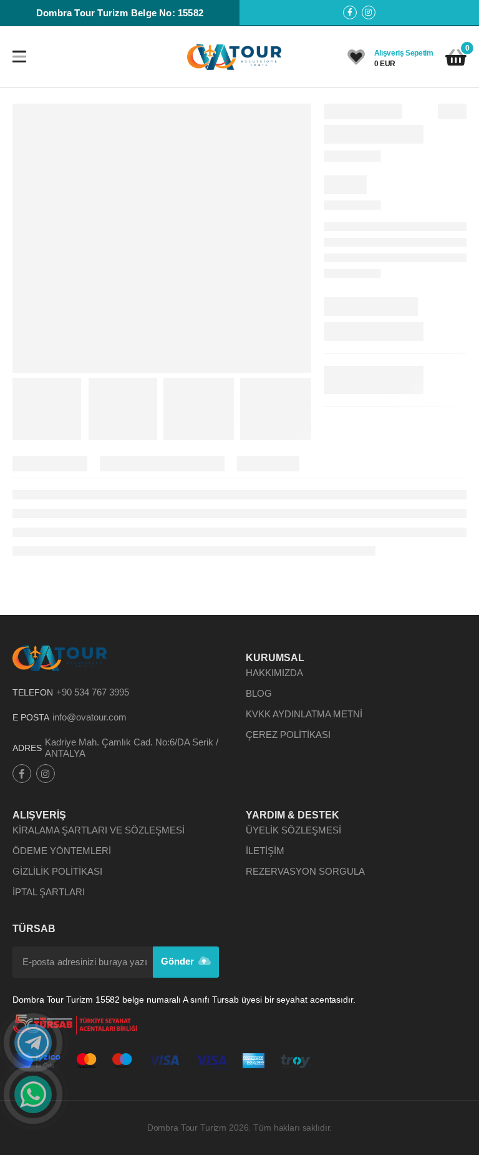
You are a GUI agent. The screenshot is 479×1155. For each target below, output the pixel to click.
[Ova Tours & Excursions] (235, 57)
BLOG (259, 693)
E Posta (30, 717)
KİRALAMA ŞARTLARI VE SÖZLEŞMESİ (98, 830)
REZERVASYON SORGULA (305, 871)
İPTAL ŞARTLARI (48, 892)
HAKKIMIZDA (274, 672)
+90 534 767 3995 (92, 692)
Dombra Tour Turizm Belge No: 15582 (119, 12)
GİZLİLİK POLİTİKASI (57, 871)
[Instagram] (368, 12)
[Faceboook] (350, 12)
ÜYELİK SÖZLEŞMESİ (293, 830)
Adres (27, 748)
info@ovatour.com (89, 717)
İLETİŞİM (265, 850)
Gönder (179, 961)
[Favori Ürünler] (356, 57)
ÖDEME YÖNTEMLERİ (61, 850)
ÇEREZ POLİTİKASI (288, 734)
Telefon (32, 692)
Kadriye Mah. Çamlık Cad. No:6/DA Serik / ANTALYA (131, 748)
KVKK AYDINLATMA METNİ (304, 714)
